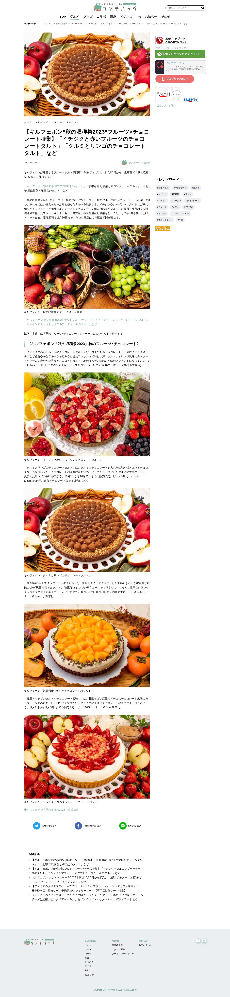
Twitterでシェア (49, 826)
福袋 (113, 16)
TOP (63, 16)
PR (139, 16)
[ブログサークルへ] (180, 67)
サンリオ (189, 207)
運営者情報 (117, 945)
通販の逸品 (163, 188)
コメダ (196, 188)
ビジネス (126, 16)
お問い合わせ (145, 945)
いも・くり (79, 186)
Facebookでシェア (92, 826)
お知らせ (151, 16)
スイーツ (72, 122)
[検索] (202, 8)
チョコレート (193, 200)
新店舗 (176, 194)
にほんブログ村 (164, 105)
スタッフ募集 (118, 949)
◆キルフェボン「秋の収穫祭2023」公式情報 (51, 809)
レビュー (162, 194)
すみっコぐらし (165, 220)
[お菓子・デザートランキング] (172, 43)
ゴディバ (162, 200)
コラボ (101, 16)
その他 (165, 16)
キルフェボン (44, 122)
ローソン (177, 200)
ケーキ (59, 122)
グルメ (74, 16)
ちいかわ (162, 213)
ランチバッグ (30, 23)
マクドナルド (181, 188)
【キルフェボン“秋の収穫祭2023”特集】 (48, 186)
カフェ (176, 207)
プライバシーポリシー (123, 953)
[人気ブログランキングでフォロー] (180, 56)
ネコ (181, 220)
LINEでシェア (134, 826)
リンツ (188, 194)
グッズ (87, 16)
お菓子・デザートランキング (170, 47)
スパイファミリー (181, 213)
